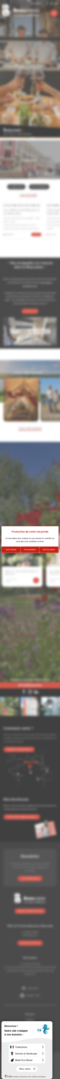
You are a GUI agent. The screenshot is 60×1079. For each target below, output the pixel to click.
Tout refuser (11, 549)
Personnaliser (30, 549)
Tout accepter (49, 549)
